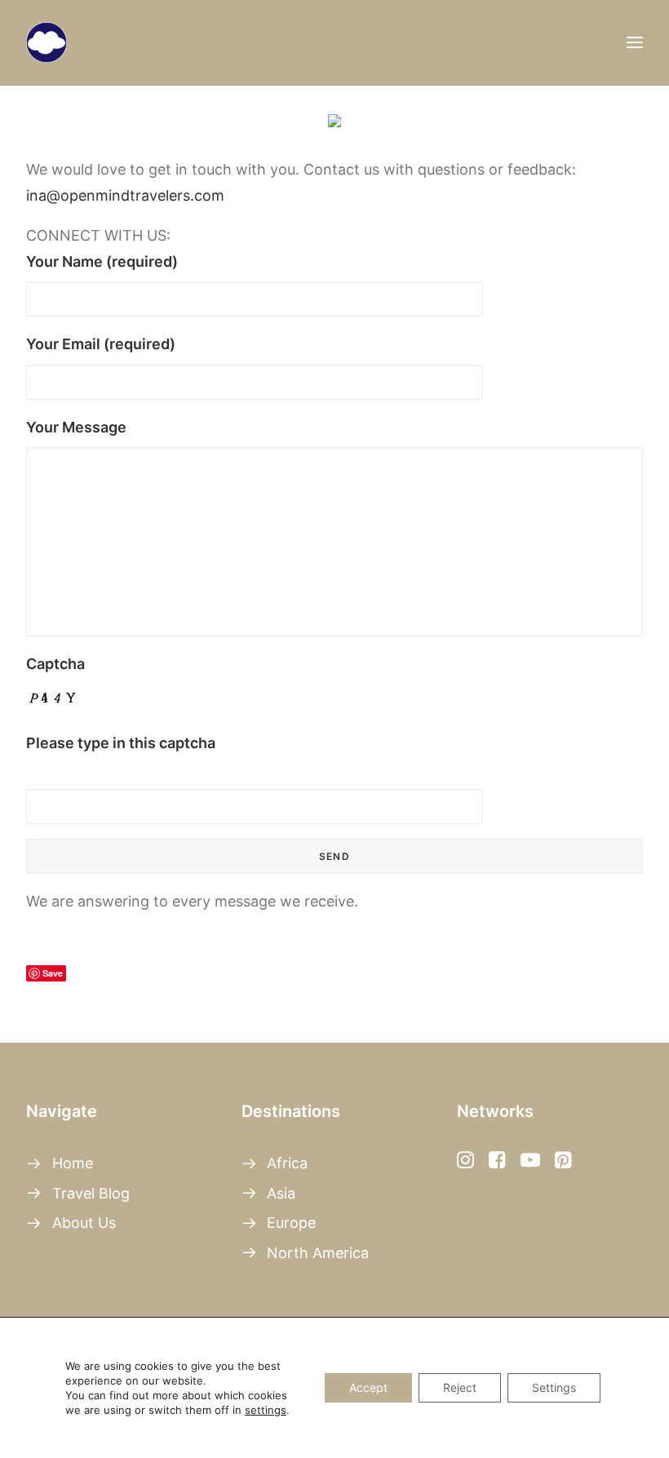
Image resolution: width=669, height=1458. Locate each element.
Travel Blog (91, 1193)
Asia (281, 1193)
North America (318, 1252)
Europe (291, 1222)
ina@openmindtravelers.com (125, 195)
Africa (287, 1163)
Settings (554, 1387)
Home (72, 1163)
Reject (459, 1387)
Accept (368, 1387)
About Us (84, 1222)
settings (265, 1409)
